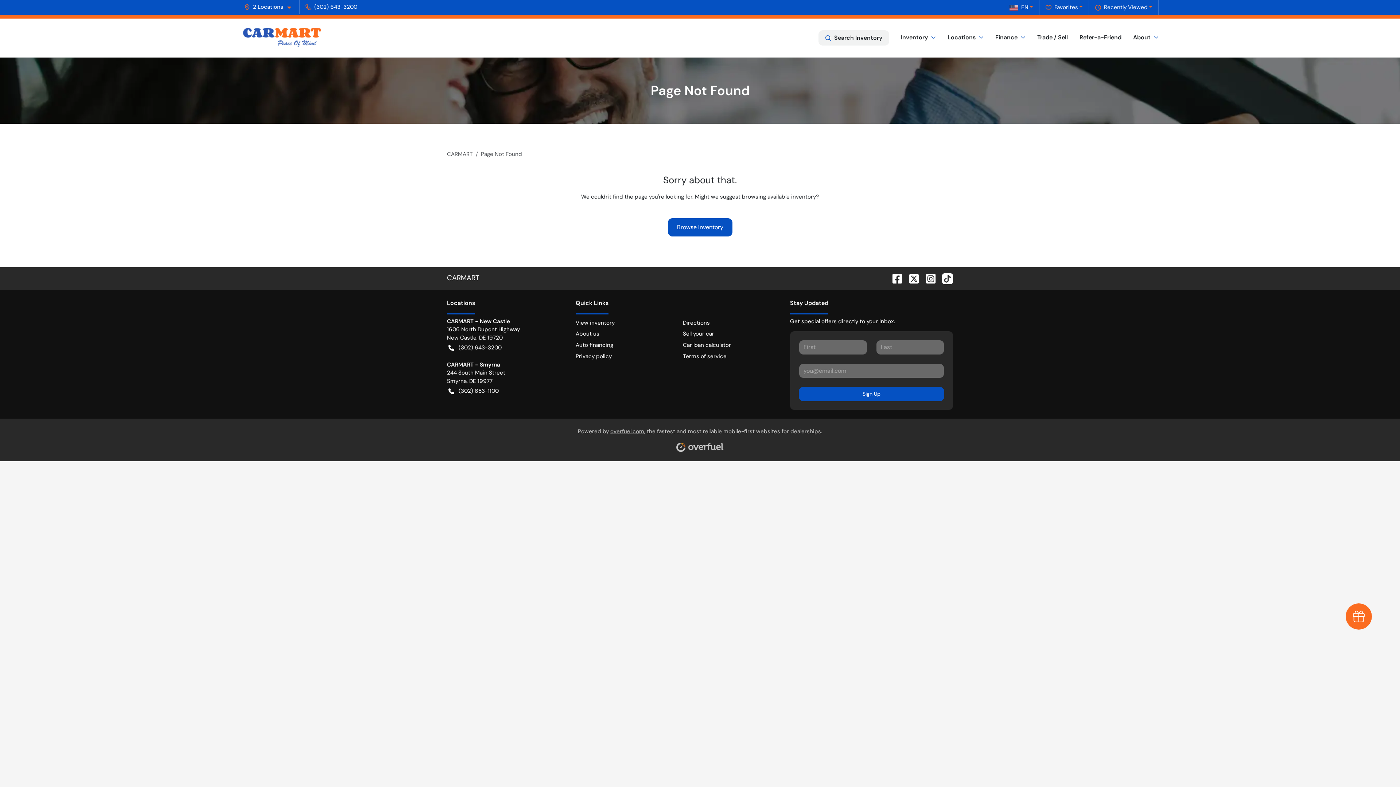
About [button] (1142, 37)
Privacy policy (594, 356)
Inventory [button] (914, 37)
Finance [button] (1006, 37)
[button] (270, 7)
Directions (696, 322)
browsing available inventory (779, 196)
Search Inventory (858, 38)
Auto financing (594, 345)
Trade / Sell (1052, 37)
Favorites (1066, 7)
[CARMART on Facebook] (894, 277)
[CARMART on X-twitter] (911, 277)
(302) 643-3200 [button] (335, 7)
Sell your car (698, 333)
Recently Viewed (1126, 7)
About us (587, 333)
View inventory (595, 322)
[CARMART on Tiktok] (944, 277)
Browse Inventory (700, 227)
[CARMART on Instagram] (927, 277)
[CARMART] (282, 38)
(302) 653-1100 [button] (479, 391)
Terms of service (705, 356)
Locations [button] (962, 37)
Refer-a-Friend (1100, 37)
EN (1024, 7)
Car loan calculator (707, 345)
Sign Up (871, 394)
